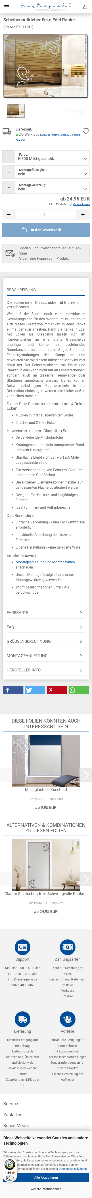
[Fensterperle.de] (46, 6)
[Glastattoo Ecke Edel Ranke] (46, 66)
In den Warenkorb (46, 230)
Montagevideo (63, 562)
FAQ (10, 627)
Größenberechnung (29, 641)
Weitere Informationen (46, 1189)
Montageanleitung (30, 562)
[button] (9, 214)
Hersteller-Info (24, 670)
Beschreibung (21, 290)
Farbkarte (17, 612)
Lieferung (22, 1031)
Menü (6, 6)
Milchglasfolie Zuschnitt (46, 789)
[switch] (10, 1178)
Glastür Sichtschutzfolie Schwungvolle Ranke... (46, 893)
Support (22, 959)
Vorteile (67, 1031)
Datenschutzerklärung (73, 1168)
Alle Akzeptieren (46, 1177)
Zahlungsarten (68, 959)
